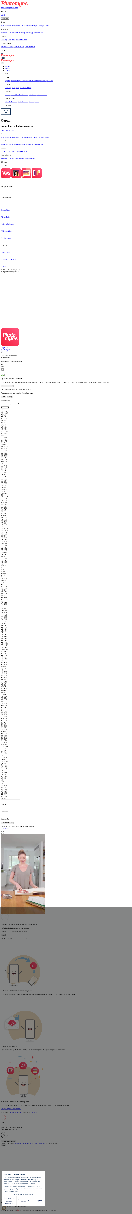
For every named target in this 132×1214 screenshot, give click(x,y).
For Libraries (21, 25)
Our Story (4, 40)
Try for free (5, 18)
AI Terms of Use (6, 231)
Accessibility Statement (8, 259)
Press (13, 40)
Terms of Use (5, 210)
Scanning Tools (30, 47)
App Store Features (36, 33)
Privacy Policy (5, 217)
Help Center (9, 47)
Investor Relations (21, 40)
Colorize (15, 8)
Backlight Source (43, 25)
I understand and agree (8, 1141)
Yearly (3, 396)
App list (3, 8)
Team (9, 40)
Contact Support (19, 47)
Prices (3, 47)
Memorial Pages (11, 25)
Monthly (9, 396)
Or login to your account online (11, 1109)
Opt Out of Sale (6, 238)
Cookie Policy (5, 252)
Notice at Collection (7, 224)
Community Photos (23, 33)
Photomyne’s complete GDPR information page (30, 1143)
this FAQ (35, 1112)
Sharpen (9, 8)
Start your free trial (7, 386)
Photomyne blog (6, 33)
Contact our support (15, 1112)
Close (3, 1145)
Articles (14, 33)
